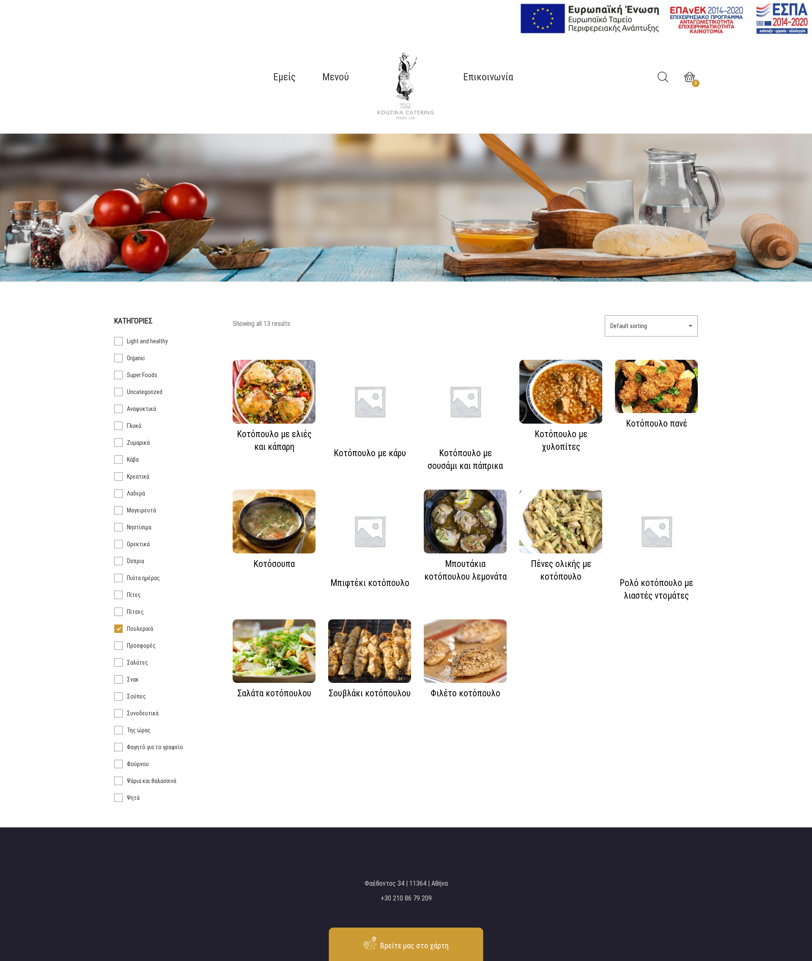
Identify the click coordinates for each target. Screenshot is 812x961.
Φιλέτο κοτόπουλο (465, 693)
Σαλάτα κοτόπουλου (274, 693)
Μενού (335, 77)
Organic (136, 358)
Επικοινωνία (488, 77)
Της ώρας (139, 730)
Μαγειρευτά (141, 510)
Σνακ (133, 679)
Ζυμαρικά (138, 442)
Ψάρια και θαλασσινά (151, 781)
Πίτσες (135, 611)
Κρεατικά (138, 476)
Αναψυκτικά (141, 408)
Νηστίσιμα (139, 527)
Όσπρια (135, 561)
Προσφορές (141, 645)
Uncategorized (144, 392)
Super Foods (142, 375)
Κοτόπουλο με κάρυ (370, 453)
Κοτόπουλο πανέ (656, 423)
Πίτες (134, 594)
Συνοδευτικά (143, 713)
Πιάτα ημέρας (143, 578)
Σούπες (136, 696)
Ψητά (133, 797)
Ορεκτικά (138, 544)
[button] (651, 326)
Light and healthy (147, 341)
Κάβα (133, 459)
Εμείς (284, 77)
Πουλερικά (140, 628)
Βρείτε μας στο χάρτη (414, 945)
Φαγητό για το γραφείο (155, 747)
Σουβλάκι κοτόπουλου (370, 693)
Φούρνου (138, 764)
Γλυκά (134, 425)
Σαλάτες (137, 662)
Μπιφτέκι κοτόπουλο (369, 583)
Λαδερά (136, 493)
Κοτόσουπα (274, 564)
